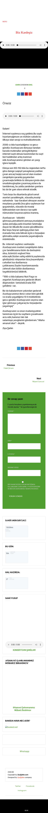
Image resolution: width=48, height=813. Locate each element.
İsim (10, 441)
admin (17, 85)
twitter (18, 786)
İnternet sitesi (13, 468)
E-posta (11, 454)
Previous (9, 366)
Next (38, 380)
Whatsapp (18, 751)
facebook (30, 786)
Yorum (11, 411)
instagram (22, 790)
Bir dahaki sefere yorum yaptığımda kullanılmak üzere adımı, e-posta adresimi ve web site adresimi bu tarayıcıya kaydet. (24, 486)
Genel (30, 85)
